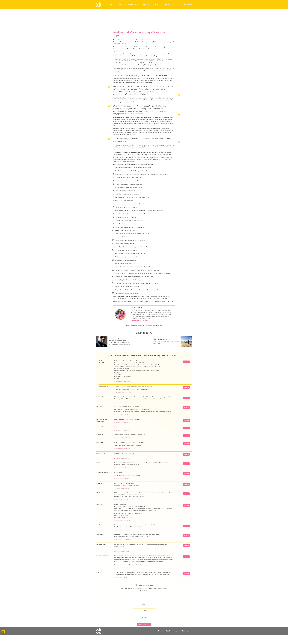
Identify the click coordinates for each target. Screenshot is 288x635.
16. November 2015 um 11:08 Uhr (122, 500)
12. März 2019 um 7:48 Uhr (120, 577)
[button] (3, 631)
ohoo (156, 4)
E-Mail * (144, 610)
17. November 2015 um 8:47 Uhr (122, 520)
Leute (121, 4)
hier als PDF (132, 159)
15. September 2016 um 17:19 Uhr (122, 568)
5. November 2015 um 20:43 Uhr (122, 437)
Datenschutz (186, 631)
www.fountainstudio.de (127, 161)
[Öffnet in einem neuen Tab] (185, 4)
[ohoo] (99, 4)
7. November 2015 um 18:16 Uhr (121, 468)
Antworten (186, 362)
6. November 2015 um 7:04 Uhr (121, 458)
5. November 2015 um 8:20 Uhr (122, 381)
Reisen (146, 4)
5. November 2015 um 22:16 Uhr (122, 448)
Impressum (176, 631)
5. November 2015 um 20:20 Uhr (122, 430)
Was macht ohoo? (163, 631)
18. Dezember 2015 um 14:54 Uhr (124, 392)
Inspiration (133, 4)
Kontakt (169, 4)
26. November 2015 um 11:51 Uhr (122, 551)
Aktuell (110, 4)
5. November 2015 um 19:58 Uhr (122, 422)
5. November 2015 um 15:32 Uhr (122, 402)
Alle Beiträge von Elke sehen (139, 320)
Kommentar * (144, 590)
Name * (144, 604)
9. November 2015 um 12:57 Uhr (122, 488)
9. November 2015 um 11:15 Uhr (121, 478)
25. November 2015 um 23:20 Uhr (122, 539)
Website (144, 617)
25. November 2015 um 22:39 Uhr (122, 530)
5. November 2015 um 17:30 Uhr (122, 414)
